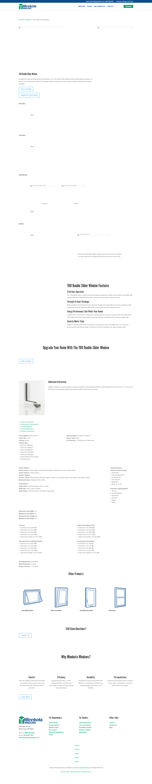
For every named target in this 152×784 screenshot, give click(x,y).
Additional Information (29, 95)
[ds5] (41, 28)
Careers (112, 722)
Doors (89, 6)
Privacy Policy (65, 772)
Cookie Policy (86, 772)
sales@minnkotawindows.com (95, 1)
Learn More (25, 697)
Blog (111, 727)
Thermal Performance (27, 429)
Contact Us (25, 635)
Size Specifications (26, 426)
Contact (110, 6)
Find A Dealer (53, 722)
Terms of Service (76, 772)
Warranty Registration (56, 732)
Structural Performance (27, 431)
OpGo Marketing (84, 767)
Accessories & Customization (29, 424)
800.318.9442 (109, 1)
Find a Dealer (128, 6)
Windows (81, 6)
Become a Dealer (121, 1)
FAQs (51, 734)
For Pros (130, 1)
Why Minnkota (99, 6)
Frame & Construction (27, 422)
